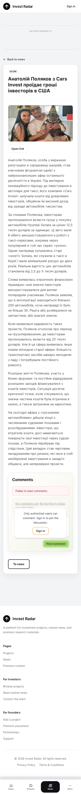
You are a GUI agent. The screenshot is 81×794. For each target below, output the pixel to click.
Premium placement (16, 726)
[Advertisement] (40, 39)
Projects (8, 653)
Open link (17, 148)
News (6, 659)
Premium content (14, 665)
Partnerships (11, 732)
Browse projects (13, 686)
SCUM (13, 71)
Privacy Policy (26, 765)
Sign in (71, 6)
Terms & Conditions (51, 765)
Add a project (12, 719)
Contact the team (14, 699)
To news (18, 564)
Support (8, 738)
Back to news (14, 59)
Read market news (15, 692)
